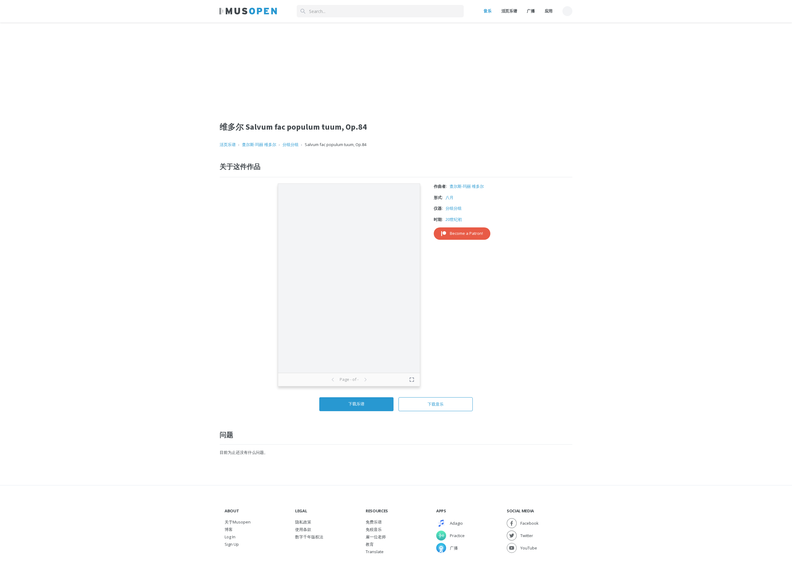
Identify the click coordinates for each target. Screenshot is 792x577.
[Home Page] (248, 11)
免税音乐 (374, 529)
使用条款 (303, 529)
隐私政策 (303, 522)
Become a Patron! (466, 233)
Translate (375, 551)
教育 (370, 544)
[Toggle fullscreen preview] (412, 380)
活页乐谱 (509, 11)
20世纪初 (454, 219)
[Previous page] (333, 380)
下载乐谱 (356, 404)
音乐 (487, 11)
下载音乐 (436, 404)
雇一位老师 (376, 537)
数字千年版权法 (309, 537)
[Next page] (365, 380)
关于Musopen (238, 522)
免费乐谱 (374, 522)
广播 (531, 11)
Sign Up (232, 544)
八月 (450, 197)
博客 (229, 529)
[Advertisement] (396, 66)
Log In (230, 537)
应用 (549, 11)
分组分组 (290, 144)
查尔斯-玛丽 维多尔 (259, 144)
